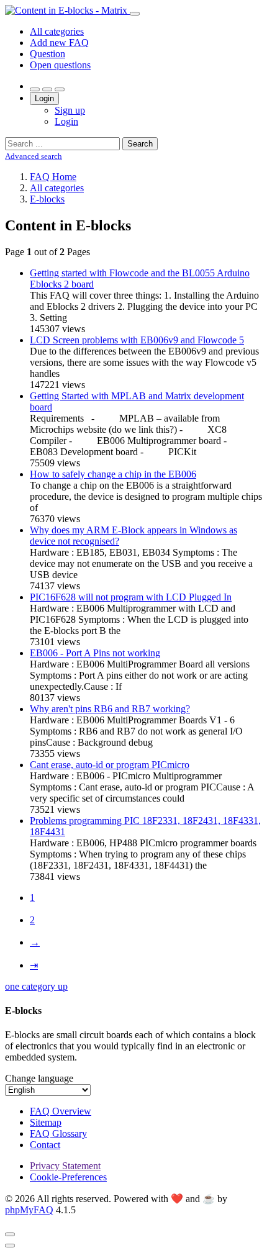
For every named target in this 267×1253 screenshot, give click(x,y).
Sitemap (45, 1122)
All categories (57, 31)
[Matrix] (67, 10)
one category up (36, 986)
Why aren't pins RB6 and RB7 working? (110, 708)
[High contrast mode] (60, 89)
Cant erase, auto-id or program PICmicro (109, 764)
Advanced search (33, 156)
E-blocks (47, 199)
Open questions (60, 65)
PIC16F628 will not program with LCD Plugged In (131, 597)
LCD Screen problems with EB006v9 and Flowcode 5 (137, 340)
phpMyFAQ (29, 1210)
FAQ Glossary (58, 1133)
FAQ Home (53, 176)
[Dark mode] (47, 89)
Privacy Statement (65, 1165)
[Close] (10, 1234)
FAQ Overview (60, 1111)
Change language (39, 1078)
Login (44, 98)
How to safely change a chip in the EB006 (113, 474)
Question (47, 53)
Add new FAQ (59, 42)
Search (140, 143)
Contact (45, 1144)
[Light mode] (35, 89)
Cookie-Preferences (68, 1177)
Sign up (70, 110)
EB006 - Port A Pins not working (95, 653)
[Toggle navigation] (135, 14)
